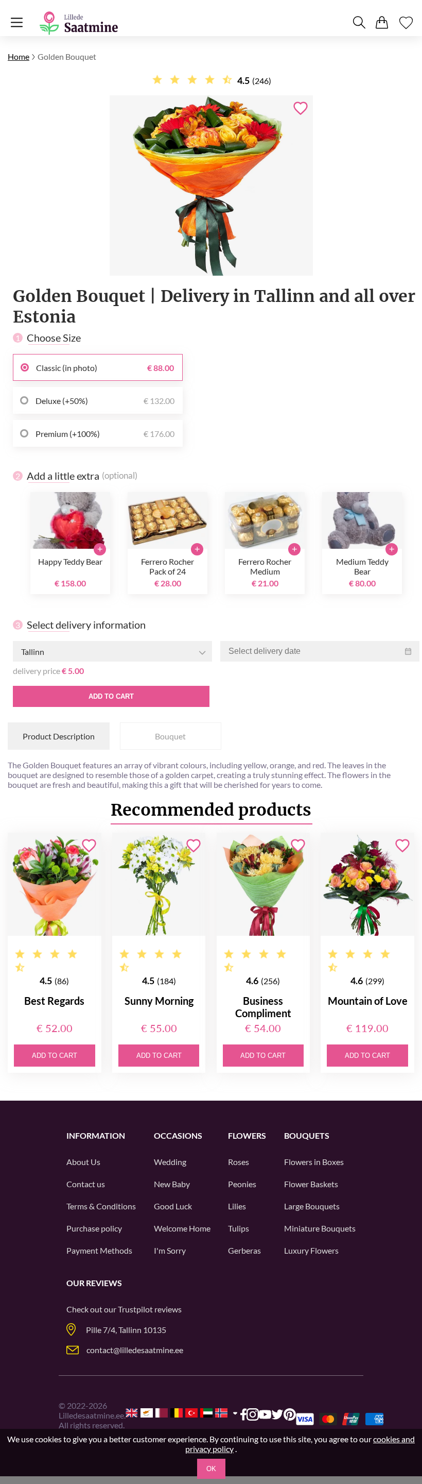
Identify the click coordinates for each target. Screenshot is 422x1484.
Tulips (238, 1228)
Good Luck (173, 1206)
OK (211, 1469)
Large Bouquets (312, 1206)
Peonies (242, 1184)
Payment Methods (99, 1250)
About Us (83, 1162)
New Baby (172, 1184)
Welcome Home (182, 1228)
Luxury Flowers (311, 1250)
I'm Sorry (170, 1250)
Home (18, 56)
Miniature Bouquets (320, 1228)
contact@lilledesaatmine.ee (134, 1350)
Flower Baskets (311, 1184)
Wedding (170, 1162)
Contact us (85, 1184)
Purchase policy (94, 1228)
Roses (238, 1162)
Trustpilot (135, 1309)
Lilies (237, 1206)
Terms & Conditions (101, 1206)
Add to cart (111, 696)
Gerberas (244, 1250)
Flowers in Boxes (314, 1162)
